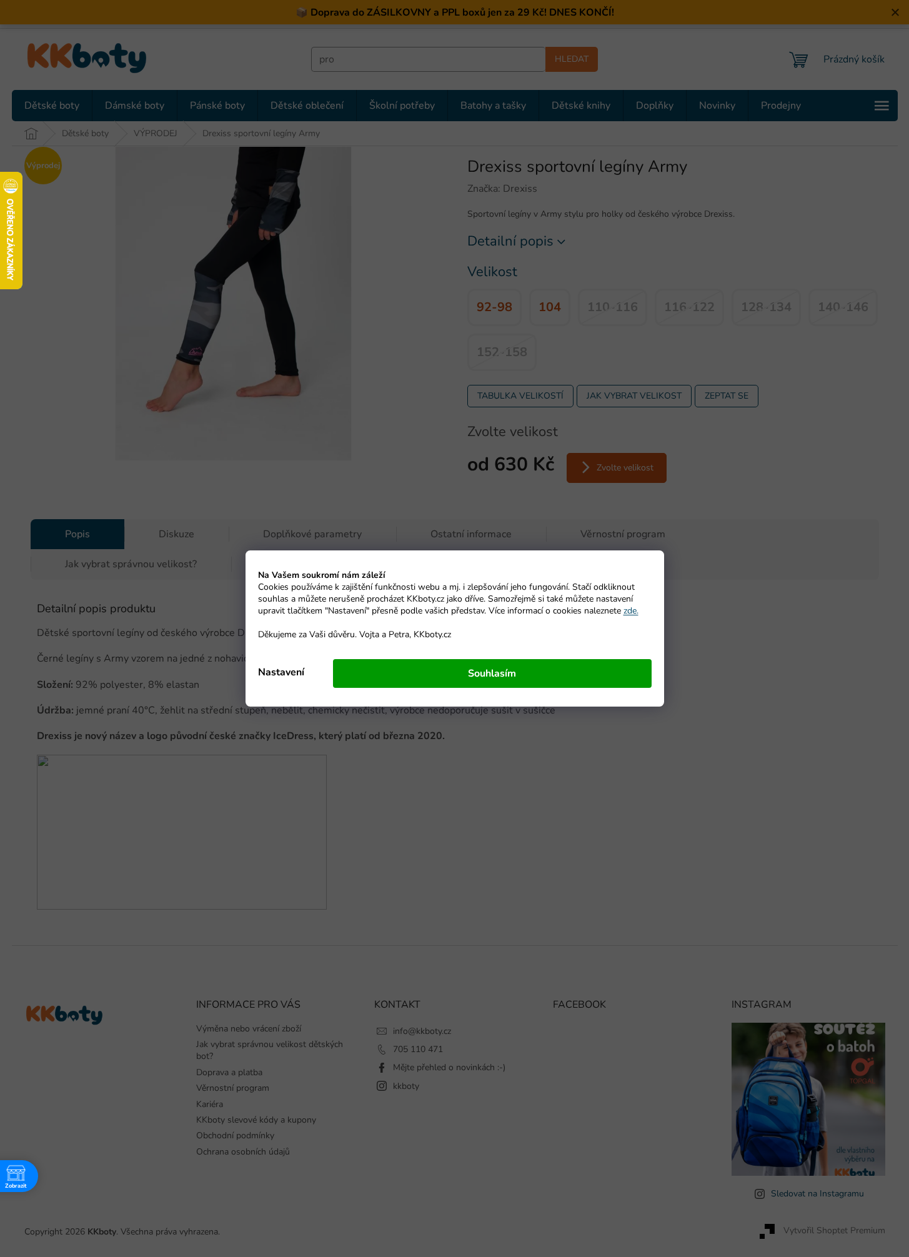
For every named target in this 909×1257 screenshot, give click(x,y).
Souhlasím (492, 673)
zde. (630, 611)
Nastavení (281, 672)
